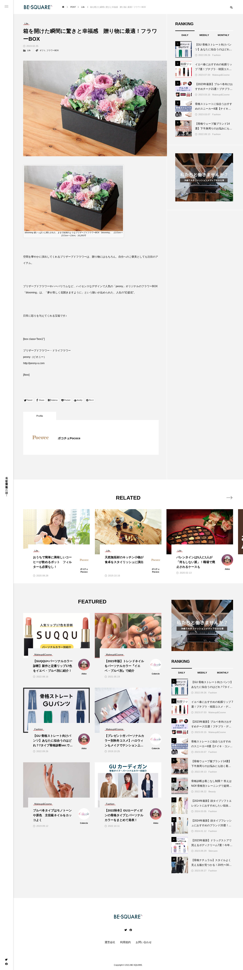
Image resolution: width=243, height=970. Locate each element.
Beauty (212, 791)
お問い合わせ (144, 942)
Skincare (213, 851)
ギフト (43, 50)
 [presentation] (229, 497)
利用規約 (125, 942)
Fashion (216, 55)
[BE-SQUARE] (38, 7)
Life (29, 50)
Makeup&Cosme (221, 75)
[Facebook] (6, 963)
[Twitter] (6, 959)
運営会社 (110, 942)
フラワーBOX (53, 50)
